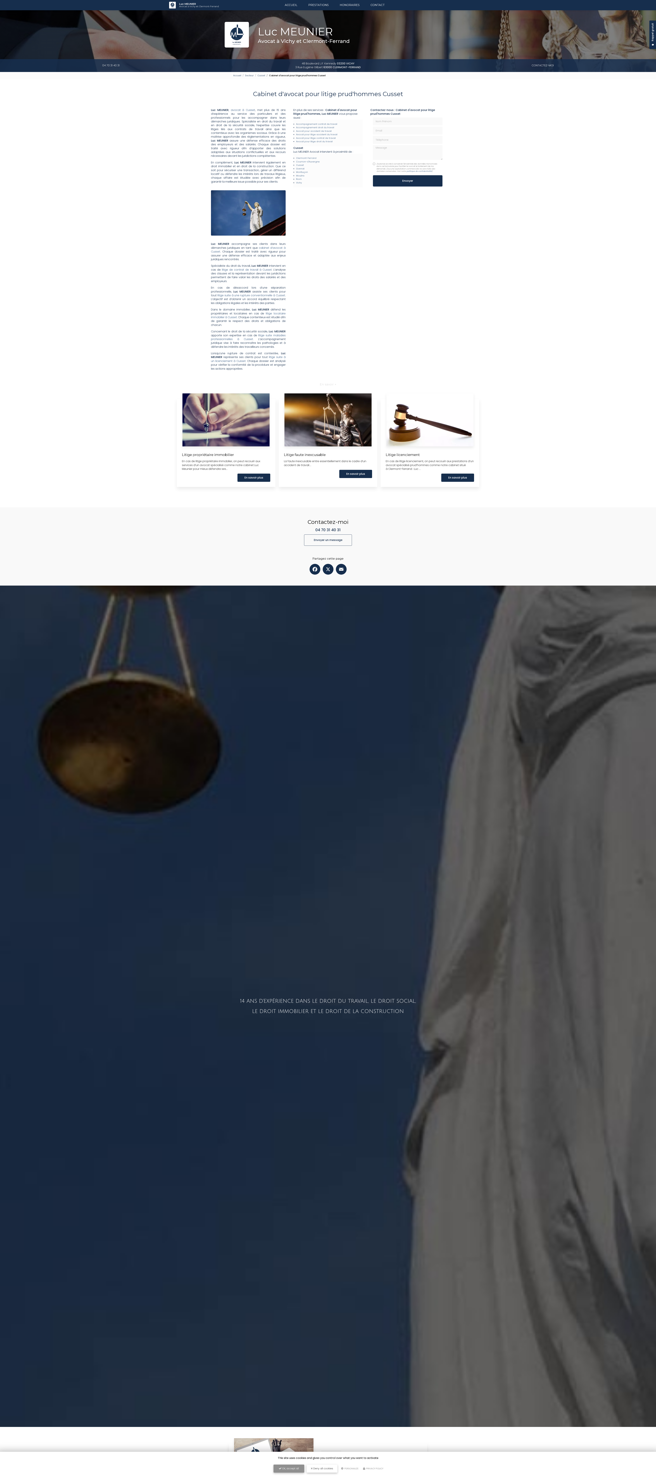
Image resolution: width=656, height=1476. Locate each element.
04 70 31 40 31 (111, 65)
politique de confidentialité (419, 171)
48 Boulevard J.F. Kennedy (328, 63)
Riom (299, 179)
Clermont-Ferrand (306, 158)
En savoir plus (253, 478)
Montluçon (302, 172)
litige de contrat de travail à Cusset (247, 270)
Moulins (300, 175)
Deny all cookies (323, 1468)
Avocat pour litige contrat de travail (316, 138)
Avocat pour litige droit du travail (314, 141)
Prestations (318, 5)
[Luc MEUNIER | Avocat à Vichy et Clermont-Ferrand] (172, 5)
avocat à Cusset (243, 110)
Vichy (299, 182)
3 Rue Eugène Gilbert (328, 67)
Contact (378, 5)
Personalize (351, 1468)
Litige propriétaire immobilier (208, 455)
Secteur (249, 75)
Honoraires (350, 5)
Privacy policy (374, 1468)
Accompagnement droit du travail (315, 127)
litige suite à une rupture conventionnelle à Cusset (251, 295)
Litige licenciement (403, 455)
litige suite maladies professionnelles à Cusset (248, 337)
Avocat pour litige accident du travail (316, 134)
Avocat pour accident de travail (314, 131)
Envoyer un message (328, 540)
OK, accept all (290, 1468)
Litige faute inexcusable (305, 455)
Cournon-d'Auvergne (308, 161)
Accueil (291, 5)
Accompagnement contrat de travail (316, 124)
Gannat (300, 168)
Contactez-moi (543, 65)
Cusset (261, 75)
